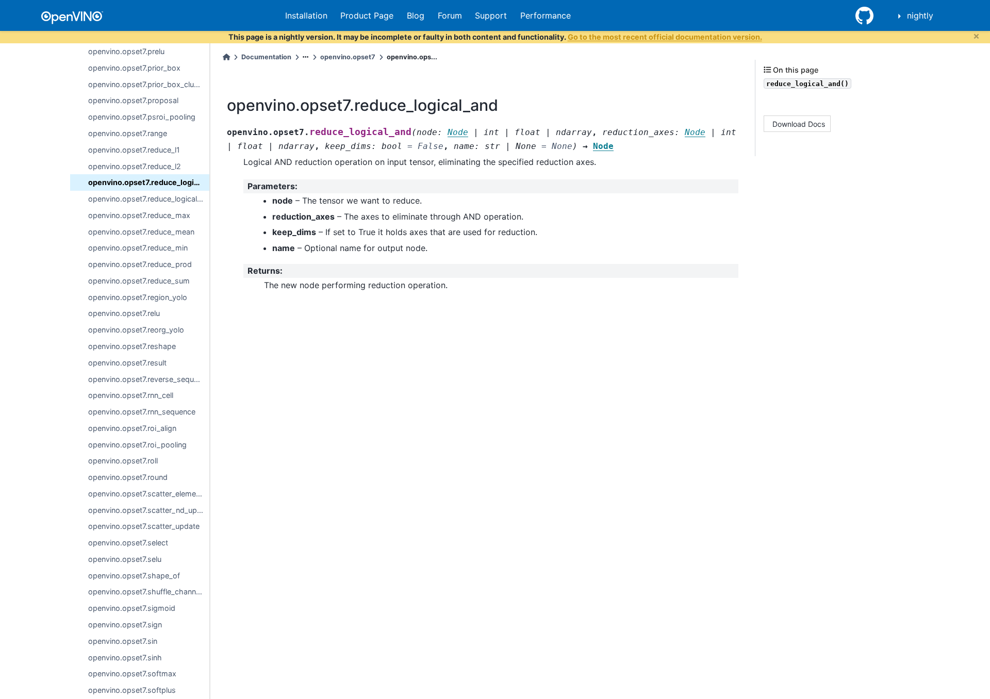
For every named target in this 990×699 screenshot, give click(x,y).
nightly (920, 15)
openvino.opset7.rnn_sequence (141, 411)
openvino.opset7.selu (124, 559)
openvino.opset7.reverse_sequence (148, 379)
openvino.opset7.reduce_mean (141, 231)
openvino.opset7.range (127, 133)
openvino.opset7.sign (125, 624)
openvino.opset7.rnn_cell (130, 395)
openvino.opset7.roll (123, 460)
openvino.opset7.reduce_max (139, 215)
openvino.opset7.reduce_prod (140, 264)
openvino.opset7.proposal (133, 100)
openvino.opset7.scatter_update (144, 526)
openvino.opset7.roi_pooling (137, 444)
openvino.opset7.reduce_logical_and (148, 182)
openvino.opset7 (347, 57)
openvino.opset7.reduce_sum (139, 280)
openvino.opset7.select (128, 542)
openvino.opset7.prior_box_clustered (148, 84)
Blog (415, 15)
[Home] (226, 57)
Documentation (266, 57)
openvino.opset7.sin (122, 641)
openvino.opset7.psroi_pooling (141, 116)
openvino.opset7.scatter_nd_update (148, 510)
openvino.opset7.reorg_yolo (136, 329)
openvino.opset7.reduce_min (138, 247)
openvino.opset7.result (127, 362)
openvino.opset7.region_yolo (137, 297)
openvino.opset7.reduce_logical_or (148, 198)
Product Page (366, 15)
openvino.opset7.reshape (132, 346)
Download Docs (798, 123)
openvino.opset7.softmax (132, 673)
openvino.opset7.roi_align (132, 428)
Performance (545, 15)
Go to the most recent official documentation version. (665, 36)
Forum (450, 15)
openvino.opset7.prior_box (134, 67)
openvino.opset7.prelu (126, 51)
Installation (306, 15)
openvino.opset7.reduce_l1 (134, 149)
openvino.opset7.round (128, 477)
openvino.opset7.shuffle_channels (147, 591)
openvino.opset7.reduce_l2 (134, 166)
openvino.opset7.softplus (132, 690)
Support (491, 15)
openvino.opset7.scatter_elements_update (148, 493)
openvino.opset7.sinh (125, 657)
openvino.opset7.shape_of (134, 575)
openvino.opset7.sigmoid (131, 608)
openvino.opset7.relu (124, 313)
